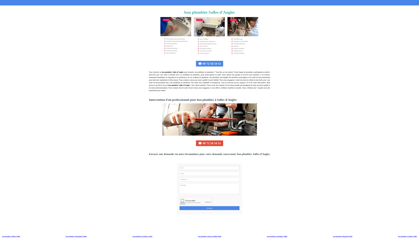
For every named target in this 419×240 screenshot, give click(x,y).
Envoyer (209, 208)
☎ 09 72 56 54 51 (209, 63)
